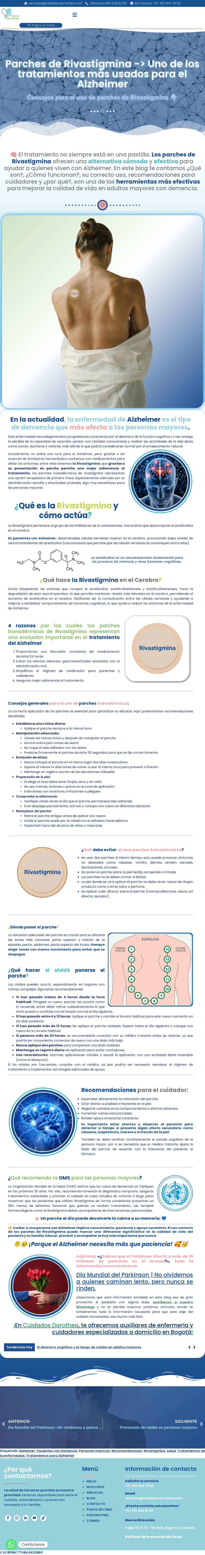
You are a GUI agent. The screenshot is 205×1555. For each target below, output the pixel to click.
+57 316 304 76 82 (139, 1485)
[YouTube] (34, 1518)
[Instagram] (17, 1518)
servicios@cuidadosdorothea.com (154, 1498)
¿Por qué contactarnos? (28, 1472)
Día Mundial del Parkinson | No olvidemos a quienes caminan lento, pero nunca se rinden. (134, 1281)
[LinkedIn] (26, 1518)
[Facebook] (8, 1518)
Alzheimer (27, 1451)
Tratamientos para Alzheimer (50, 1455)
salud (171, 1451)
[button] (75, 15)
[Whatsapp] (11, 1544)
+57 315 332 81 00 (139, 1510)
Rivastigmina (154, 1451)
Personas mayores (94, 1451)
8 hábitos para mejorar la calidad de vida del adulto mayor (86, 1347)
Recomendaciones (127, 1451)
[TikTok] (43, 1518)
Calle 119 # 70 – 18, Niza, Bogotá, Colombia (160, 1527)
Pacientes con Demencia (57, 1451)
